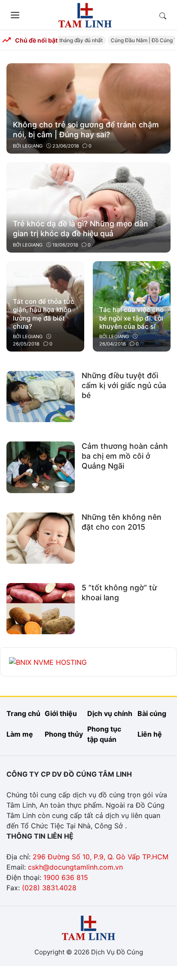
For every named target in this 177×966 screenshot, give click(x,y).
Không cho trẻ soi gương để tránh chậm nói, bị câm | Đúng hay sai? (86, 129)
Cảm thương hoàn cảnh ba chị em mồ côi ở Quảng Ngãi (125, 455)
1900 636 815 (65, 877)
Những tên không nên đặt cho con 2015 (122, 521)
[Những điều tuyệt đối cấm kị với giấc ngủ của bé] (40, 396)
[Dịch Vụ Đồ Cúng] (85, 14)
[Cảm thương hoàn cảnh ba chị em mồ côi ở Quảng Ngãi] (40, 466)
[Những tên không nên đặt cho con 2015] (40, 537)
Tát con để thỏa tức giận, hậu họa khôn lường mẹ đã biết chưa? (43, 314)
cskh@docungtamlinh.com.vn (75, 867)
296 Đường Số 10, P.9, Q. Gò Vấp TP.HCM (100, 856)
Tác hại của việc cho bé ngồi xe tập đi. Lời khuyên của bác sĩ (131, 318)
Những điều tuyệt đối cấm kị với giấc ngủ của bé (124, 385)
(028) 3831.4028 (49, 887)
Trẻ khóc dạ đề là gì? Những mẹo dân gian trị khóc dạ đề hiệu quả (80, 228)
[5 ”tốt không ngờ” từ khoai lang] (40, 608)
